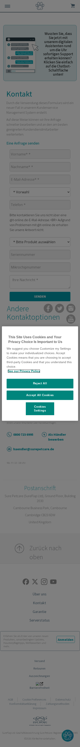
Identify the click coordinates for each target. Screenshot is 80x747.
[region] (40, 373)
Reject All (40, 383)
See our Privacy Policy (24, 371)
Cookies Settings (40, 408)
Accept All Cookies (40, 395)
